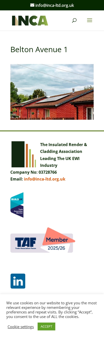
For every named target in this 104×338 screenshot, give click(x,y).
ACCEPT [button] (46, 326)
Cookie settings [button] (21, 326)
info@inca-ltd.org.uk (44, 179)
